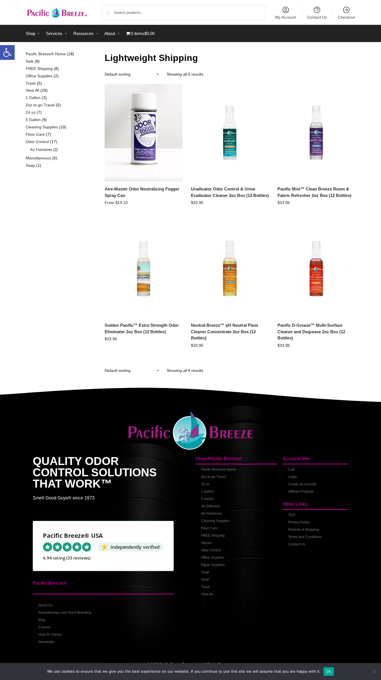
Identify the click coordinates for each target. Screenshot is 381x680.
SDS (291, 515)
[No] (374, 671)
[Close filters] (83, 54)
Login (292, 477)
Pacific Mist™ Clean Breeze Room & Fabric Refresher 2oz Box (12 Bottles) (314, 192)
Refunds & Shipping (303, 530)
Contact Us (317, 17)
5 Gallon (207, 499)
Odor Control (211, 550)
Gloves (206, 543)
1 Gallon (207, 491)
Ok (328, 671)
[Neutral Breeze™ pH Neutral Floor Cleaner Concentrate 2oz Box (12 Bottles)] (230, 269)
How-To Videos (50, 635)
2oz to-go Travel (213, 477)
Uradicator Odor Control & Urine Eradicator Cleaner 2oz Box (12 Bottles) (230, 192)
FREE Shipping (213, 536)
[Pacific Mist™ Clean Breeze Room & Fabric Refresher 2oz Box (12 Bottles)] (316, 132)
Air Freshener (211, 514)
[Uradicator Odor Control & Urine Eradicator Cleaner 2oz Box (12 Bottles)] (230, 132)
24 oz (205, 484)
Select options (144, 214)
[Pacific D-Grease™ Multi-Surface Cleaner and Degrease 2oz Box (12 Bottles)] (316, 269)
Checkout (346, 17)
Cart (291, 469)
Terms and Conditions (305, 537)
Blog (41, 620)
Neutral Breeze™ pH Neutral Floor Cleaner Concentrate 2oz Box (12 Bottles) (224, 331)
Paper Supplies (213, 565)
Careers (44, 627)
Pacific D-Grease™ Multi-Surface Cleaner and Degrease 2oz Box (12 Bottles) (311, 331)
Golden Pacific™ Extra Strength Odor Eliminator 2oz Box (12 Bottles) (142, 328)
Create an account (302, 484)
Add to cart (230, 214)
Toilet (205, 580)
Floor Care (209, 528)
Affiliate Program (301, 491)
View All (207, 594)
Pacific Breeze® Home (218, 469)
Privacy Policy (299, 522)
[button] (7, 52)
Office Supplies (212, 558)
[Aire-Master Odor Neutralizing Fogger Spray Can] (143, 132)
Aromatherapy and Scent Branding (64, 613)
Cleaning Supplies (215, 521)
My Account (285, 17)
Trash (205, 587)
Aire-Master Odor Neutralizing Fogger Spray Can (142, 192)
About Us (45, 605)
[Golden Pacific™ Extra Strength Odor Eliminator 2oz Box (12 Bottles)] (143, 269)
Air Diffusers (210, 506)
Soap (205, 572)
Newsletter (46, 642)
